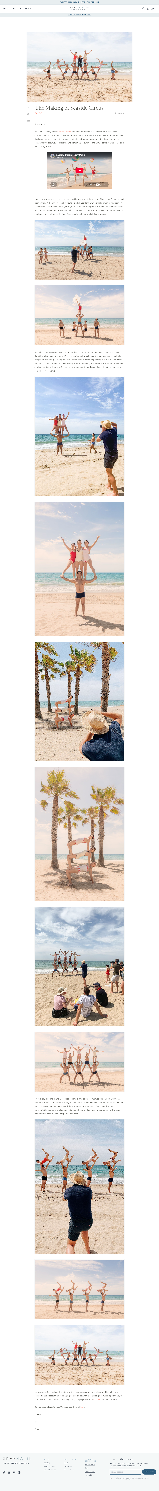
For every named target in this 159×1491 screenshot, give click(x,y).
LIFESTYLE (16, 8)
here (82, 1407)
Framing (47, 1463)
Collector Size (49, 1466)
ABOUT (28, 8)
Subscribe (149, 1472)
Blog (86, 1468)
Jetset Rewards (50, 1470)
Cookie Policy (90, 1471)
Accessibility (89, 1475)
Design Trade (69, 1470)
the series (97, 1399)
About (47, 1459)
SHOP (5, 8)
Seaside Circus (64, 132)
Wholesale (68, 1466)
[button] (143, 8)
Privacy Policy (90, 1464)
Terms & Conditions (90, 1460)
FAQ (66, 1463)
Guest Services (72, 1459)
